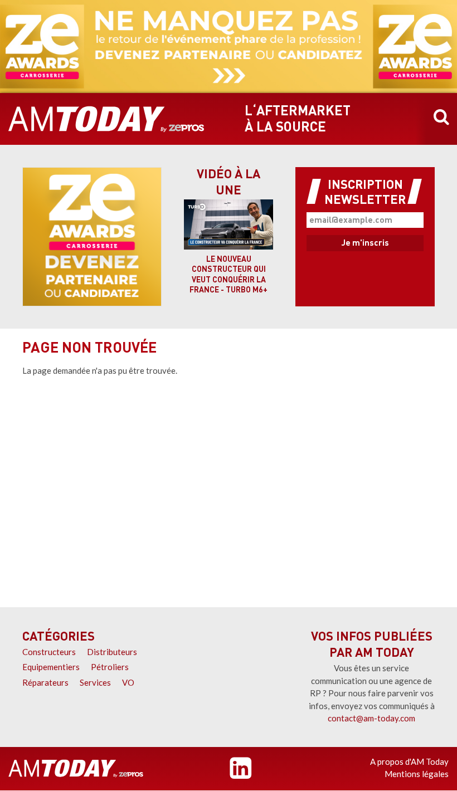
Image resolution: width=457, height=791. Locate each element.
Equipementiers (51, 667)
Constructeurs (49, 652)
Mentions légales (417, 774)
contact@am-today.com (371, 718)
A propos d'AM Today (409, 761)
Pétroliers (110, 667)
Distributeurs (112, 652)
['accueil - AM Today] (75, 768)
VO (128, 682)
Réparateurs (45, 682)
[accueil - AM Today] (106, 119)
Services (95, 682)
